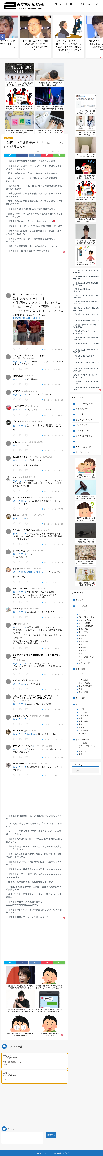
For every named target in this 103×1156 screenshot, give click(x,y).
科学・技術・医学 (86, 657)
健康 (80, 718)
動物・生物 (83, 721)
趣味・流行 (83, 692)
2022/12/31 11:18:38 (53, 724)
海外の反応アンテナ (84, 436)
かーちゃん (83, 712)
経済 (80, 660)
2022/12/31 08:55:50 (53, 775)
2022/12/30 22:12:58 (53, 451)
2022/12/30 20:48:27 (53, 370)
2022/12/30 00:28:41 (53, 349)
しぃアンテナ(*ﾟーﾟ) (85, 404)
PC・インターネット (87, 617)
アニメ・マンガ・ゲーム (88, 747)
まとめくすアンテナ (84, 420)
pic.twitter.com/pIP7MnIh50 (26, 318)
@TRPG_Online (35, 572)
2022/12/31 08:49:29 (53, 710)
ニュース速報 (81, 606)
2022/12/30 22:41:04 (53, 562)
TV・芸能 (83, 743)
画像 (80, 754)
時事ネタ (82, 651)
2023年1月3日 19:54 (10, 1075)
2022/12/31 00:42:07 (53, 649)
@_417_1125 (19, 361)
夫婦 (80, 724)
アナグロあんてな (83, 447)
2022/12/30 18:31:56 (53, 436)
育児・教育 (83, 731)
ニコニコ (82, 677)
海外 (80, 654)
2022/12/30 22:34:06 (53, 400)
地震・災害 (83, 641)
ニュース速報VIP (86, 626)
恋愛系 (81, 727)
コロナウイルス (85, 620)
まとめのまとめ (82, 452)
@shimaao (32, 734)
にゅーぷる (80, 441)
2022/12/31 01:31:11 (53, 582)
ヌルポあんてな (82, 431)
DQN (81, 674)
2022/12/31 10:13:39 (53, 740)
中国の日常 (83, 629)
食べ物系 (82, 734)
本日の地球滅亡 (85, 686)
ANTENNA (93, 4)
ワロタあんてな (82, 409)
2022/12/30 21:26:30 (53, 471)
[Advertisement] (34, 271)
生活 (78, 704)
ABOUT (58, 4)
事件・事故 (83, 632)
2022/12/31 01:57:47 (53, 689)
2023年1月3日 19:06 (10, 1058)
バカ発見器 (83, 680)
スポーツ (82, 751)
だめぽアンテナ (82, 425)
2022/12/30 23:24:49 (53, 602)
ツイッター (8, 138)
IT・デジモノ (84, 611)
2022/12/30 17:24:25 (53, 415)
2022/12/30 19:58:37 (53, 385)
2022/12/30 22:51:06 (53, 544)
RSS (82, 4)
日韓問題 (82, 648)
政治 (80, 645)
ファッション (84, 715)
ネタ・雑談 (80, 669)
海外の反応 (80, 698)
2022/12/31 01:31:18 (53, 758)
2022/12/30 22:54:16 (53, 524)
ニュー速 (79, 414)
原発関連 (82, 635)
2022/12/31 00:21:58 (53, 491)
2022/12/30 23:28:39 (53, 618)
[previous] (2, 37)
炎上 (80, 689)
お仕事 (81, 709)
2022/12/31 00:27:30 (53, 674)
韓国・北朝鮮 (84, 663)
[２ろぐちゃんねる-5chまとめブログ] (24, 10)
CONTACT (71, 4)
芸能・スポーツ (82, 740)
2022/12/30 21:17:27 (53, 509)
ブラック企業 (84, 683)
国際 (80, 638)
